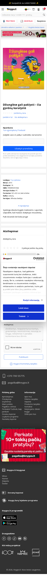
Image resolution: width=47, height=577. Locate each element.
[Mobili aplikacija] (9, 523)
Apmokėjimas (7, 396)
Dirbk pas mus (30, 414)
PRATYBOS (10, 21)
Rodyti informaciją (31, 300)
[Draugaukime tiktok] (15, 539)
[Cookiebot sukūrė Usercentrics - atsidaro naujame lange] (33, 258)
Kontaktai (28, 406)
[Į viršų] (41, 559)
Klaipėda (5, 481)
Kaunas (5, 478)
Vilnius (4, 476)
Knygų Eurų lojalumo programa (23, 500)
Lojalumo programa (10, 416)
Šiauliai (5, 483)
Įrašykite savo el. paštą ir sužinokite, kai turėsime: (22, 135)
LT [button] (28, 9)
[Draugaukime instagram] (9, 539)
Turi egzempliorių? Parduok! (14, 130)
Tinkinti (22, 316)
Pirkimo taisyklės (31, 399)
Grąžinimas (6, 401)
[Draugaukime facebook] (4, 539)
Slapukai (27, 401)
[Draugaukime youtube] (20, 539)
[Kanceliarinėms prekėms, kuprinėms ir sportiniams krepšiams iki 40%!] (23, 33)
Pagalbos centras (9, 406)
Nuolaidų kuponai (9, 419)
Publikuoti (23, 357)
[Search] (44, 15)
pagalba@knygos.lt (18, 382)
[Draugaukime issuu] (25, 539)
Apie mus (28, 396)
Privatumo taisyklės (32, 404)
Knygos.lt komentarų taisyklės (25, 364)
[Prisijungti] (39, 9)
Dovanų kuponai (8, 414)
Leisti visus (23, 308)
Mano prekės (7, 404)
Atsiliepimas (8, 325)
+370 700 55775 (16, 376)
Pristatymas (7, 399)
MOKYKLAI (28, 21)
